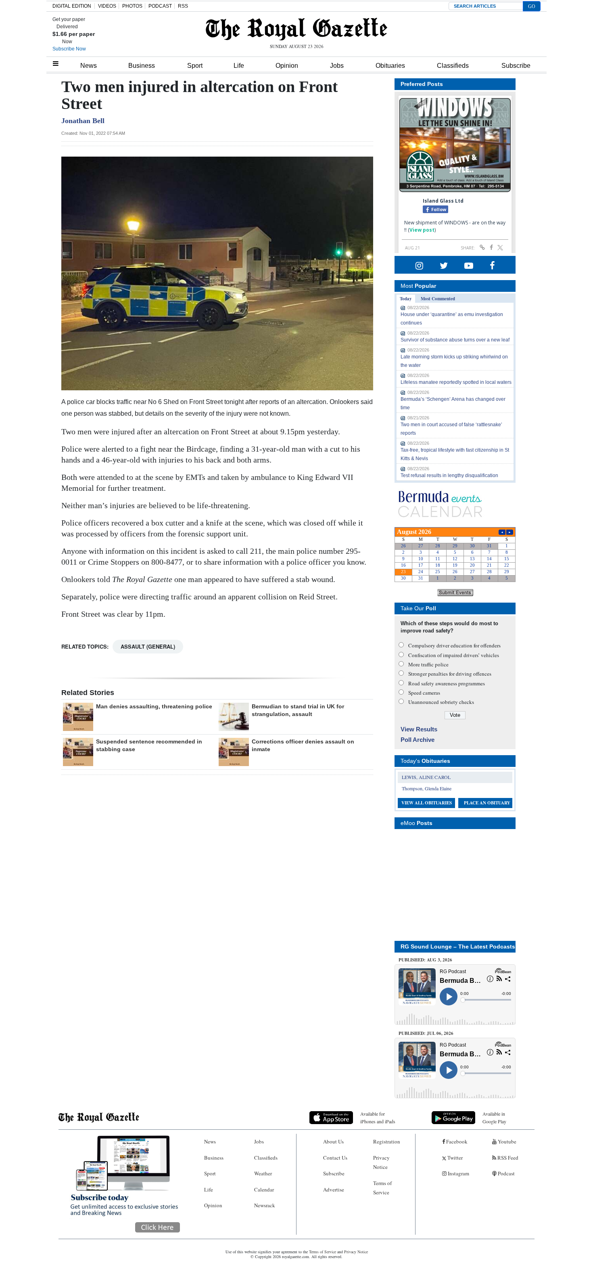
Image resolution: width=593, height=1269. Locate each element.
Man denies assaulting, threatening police (154, 706)
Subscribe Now (69, 49)
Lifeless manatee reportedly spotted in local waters (456, 382)
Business (141, 65)
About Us (333, 1141)
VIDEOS (107, 6)
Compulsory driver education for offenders (454, 645)
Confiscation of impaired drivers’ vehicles (453, 655)
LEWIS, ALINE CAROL (426, 777)
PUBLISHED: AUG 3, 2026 (425, 960)
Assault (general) (148, 646)
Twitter (454, 1157)
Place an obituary (487, 803)
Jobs (337, 65)
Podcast (506, 1173)
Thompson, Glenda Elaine (426, 788)
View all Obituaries (426, 803)
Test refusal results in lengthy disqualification (449, 475)
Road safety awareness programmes (446, 683)
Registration (386, 1141)
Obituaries (390, 65)
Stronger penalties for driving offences (449, 673)
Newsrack (264, 1205)
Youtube (506, 1141)
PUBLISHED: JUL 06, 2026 (426, 1033)
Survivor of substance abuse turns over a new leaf (455, 340)
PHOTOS (132, 6)
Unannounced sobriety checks (441, 702)
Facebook (456, 1141)
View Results (419, 729)
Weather (263, 1173)
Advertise (333, 1189)
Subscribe (515, 65)
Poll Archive (417, 739)
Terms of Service (382, 1187)
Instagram (458, 1173)
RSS (183, 6)
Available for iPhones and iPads (377, 1117)
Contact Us (335, 1157)
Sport (195, 65)
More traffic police (428, 664)
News (88, 65)
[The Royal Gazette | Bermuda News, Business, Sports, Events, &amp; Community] (296, 29)
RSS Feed (507, 1157)
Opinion (287, 65)
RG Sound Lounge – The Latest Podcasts (458, 946)
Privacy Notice (381, 1162)
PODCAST (160, 6)
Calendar (264, 1189)
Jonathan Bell (82, 121)
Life (239, 65)
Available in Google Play (494, 1117)
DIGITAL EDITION (71, 6)
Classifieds (453, 65)
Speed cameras (424, 692)
